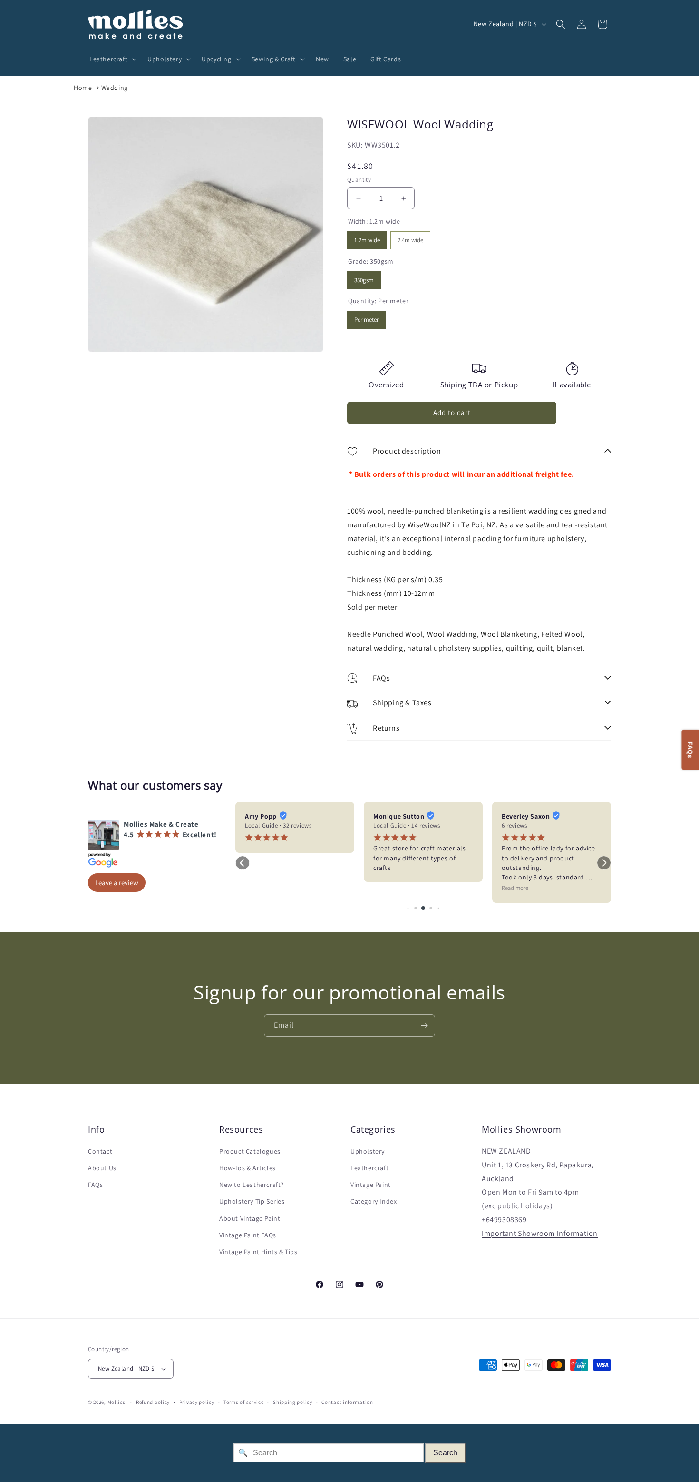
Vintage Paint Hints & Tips (258, 1251)
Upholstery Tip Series (252, 1201)
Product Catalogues (250, 1151)
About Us (102, 1168)
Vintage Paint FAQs (247, 1235)
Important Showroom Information (540, 1233)
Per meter (366, 317)
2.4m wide (410, 237)
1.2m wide (367, 237)
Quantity (359, 180)
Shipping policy (292, 1402)
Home (83, 87)
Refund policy (153, 1402)
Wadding (114, 87)
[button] (111, 59)
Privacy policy (196, 1402)
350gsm (364, 277)
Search (445, 1453)
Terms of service (243, 1402)
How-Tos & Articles (247, 1168)
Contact (100, 1151)
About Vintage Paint (249, 1218)
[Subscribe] (424, 1025)
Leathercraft (369, 1168)
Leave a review (116, 882)
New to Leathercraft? (251, 1184)
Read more (515, 888)
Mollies (116, 1402)
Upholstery (367, 1151)
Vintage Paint (370, 1184)
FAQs (95, 1184)
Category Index (373, 1201)
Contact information (347, 1402)
